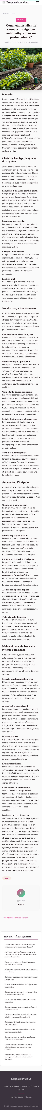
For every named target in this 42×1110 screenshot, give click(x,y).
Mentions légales (17, 1097)
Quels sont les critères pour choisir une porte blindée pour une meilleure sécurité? (20, 1015)
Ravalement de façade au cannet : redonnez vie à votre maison (20, 1023)
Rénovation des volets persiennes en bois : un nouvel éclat (21, 970)
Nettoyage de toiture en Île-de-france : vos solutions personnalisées (20, 963)
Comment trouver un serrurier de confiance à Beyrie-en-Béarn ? (21, 1008)
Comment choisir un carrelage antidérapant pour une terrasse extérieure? (20, 1038)
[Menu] (37, 2)
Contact (28, 1097)
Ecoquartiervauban (15, 2)
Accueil (5, 13)
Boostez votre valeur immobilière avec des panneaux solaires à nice (20, 1031)
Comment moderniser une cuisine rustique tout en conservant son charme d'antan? (20, 946)
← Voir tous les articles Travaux (15, 918)
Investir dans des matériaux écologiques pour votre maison (21, 985)
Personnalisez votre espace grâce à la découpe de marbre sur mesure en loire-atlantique (19, 1057)
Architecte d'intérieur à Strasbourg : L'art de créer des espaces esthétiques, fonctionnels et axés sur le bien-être (21, 954)
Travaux (12, 13)
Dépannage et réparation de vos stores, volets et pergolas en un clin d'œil (21, 993)
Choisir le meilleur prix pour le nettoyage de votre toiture (20, 1000)
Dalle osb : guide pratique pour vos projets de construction (21, 978)
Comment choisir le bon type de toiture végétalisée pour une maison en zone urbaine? (18, 1047)
